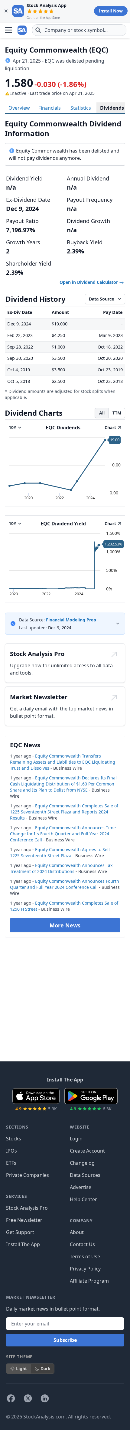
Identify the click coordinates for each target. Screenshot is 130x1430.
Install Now (111, 11)
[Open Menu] (8, 30)
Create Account (87, 1150)
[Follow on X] (28, 1398)
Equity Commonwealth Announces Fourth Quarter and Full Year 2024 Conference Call (64, 884)
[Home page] (22, 30)
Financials (49, 108)
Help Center (83, 1199)
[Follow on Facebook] (11, 1398)
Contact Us (82, 1244)
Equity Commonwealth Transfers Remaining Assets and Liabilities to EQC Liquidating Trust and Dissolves (62, 762)
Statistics (80, 108)
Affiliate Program (89, 1280)
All (102, 413)
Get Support (20, 1232)
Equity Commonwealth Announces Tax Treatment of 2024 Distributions (61, 868)
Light (21, 1368)
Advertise (80, 1187)
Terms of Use (85, 1256)
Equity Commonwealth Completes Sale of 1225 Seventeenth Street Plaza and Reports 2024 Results (64, 812)
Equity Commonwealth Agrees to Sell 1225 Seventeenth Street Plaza (60, 852)
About (77, 1232)
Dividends (112, 108)
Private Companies (27, 1175)
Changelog (82, 1163)
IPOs (11, 1150)
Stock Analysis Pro (27, 1208)
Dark (45, 1368)
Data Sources (85, 1175)
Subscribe (65, 1340)
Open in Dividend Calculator (89, 282)
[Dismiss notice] (6, 11)
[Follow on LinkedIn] (45, 1398)
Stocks (13, 1138)
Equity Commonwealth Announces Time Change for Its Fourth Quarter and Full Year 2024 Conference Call (63, 834)
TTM (116, 413)
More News (65, 925)
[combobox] (79, 30)
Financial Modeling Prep (71, 620)
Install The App (23, 1244)
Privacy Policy (85, 1268)
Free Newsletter (24, 1220)
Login (76, 1138)
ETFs (11, 1163)
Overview (19, 108)
